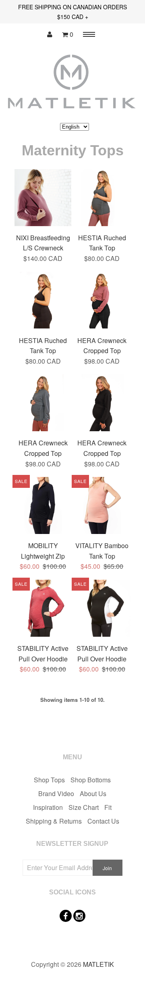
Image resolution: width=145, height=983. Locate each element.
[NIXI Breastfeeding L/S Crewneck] (42, 199)
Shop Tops (49, 779)
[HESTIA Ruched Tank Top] (102, 199)
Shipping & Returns (54, 821)
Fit (108, 807)
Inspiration (48, 807)
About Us (93, 793)
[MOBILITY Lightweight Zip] (42, 506)
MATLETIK (98, 964)
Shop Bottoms (90, 779)
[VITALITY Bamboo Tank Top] (102, 506)
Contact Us (103, 821)
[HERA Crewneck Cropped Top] (102, 301)
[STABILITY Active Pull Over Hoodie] (42, 609)
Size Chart (83, 807)
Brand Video (56, 793)
